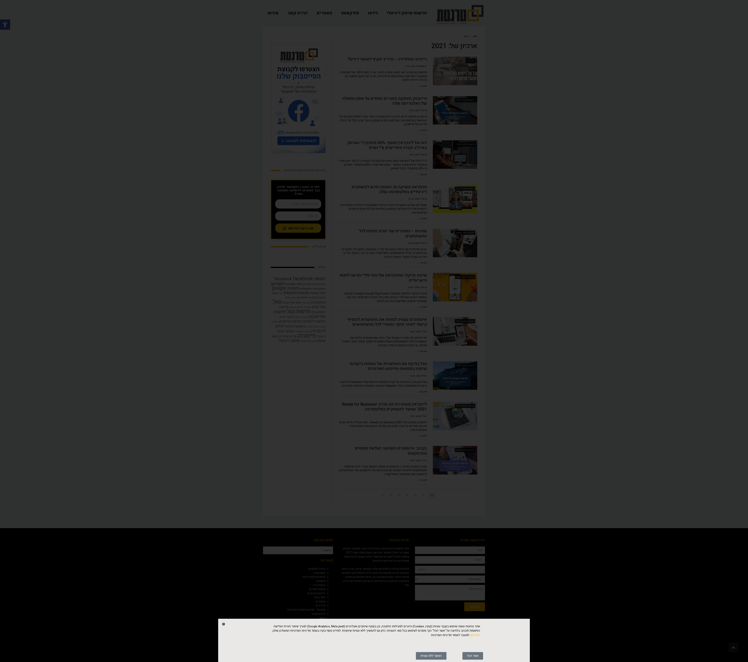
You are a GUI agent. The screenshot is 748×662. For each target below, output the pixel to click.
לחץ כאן (475, 635)
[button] (223, 624)
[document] (374, 331)
